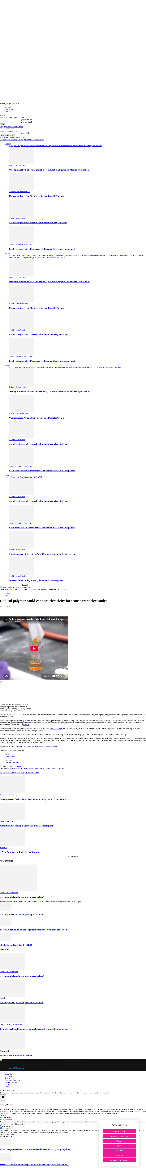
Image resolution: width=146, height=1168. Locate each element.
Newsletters (9, 109)
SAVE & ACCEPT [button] (7, 1134)
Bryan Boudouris (56, 729)
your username (26, 120)
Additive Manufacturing (17, 218)
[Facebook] (4, 610)
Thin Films (8, 760)
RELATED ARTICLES (9, 773)
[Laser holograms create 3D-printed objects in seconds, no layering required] (5, 1145)
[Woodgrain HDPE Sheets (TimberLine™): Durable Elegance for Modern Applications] (21, 163)
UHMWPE (117, 367)
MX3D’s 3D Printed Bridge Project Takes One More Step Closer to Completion (37, 768)
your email (25, 133)
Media (7, 475)
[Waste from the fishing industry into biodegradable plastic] (21, 574)
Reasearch (98, 146)
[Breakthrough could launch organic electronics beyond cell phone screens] (5, 925)
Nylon (38, 367)
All (10, 146)
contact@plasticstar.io (16, 1068)
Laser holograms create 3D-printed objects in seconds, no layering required (35, 1149)
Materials (8, 365)
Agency (119, 1146)
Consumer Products (106, 255)
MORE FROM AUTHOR (29, 773)
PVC (94, 367)
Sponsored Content (32, 477)
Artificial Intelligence (46, 258)
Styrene (99, 367)
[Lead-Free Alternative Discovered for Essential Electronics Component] (21, 242)
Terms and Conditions (12, 1080)
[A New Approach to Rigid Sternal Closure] (12, 846)
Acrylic (22, 367)
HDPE (34, 367)
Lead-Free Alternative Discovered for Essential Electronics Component (42, 249)
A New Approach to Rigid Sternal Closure (19, 852)
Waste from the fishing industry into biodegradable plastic (36, 580)
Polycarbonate (57, 367)
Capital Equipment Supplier (119, 1160)
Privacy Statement (11, 1082)
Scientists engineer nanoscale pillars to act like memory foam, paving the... (34, 1164)
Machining (47, 146)
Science (36, 258)
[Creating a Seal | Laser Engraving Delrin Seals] (5, 910)
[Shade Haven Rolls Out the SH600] (5, 941)
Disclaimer (8, 1084)
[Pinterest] (20, 610)
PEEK (43, 367)
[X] (12, 610)
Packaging (22, 258)
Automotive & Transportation (19, 192)
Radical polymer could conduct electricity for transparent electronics (33, 746)
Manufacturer (55, 146)
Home (2, 589)
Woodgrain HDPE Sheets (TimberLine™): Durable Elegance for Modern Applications (49, 170)
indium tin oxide (10, 756)
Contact (7, 112)
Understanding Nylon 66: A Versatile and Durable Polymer (36, 196)
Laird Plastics (16, 766)
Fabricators (39, 146)
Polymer (75, 367)
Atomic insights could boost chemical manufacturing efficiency (38, 222)
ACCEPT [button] (107, 1093)
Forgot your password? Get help (11, 127)
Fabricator (119, 1141)
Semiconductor (59, 258)
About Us (8, 1074)
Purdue (7, 758)
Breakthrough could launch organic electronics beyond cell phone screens (34, 930)
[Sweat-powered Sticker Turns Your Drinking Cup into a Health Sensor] (21, 547)
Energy (116, 255)
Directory (8, 144)
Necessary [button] (3, 1115)
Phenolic (49, 367)
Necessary (6, 1118)
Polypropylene (83, 367)
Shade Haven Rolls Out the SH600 (16, 945)
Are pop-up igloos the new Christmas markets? (22, 897)
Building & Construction (18, 165)
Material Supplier (119, 1131)
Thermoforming (107, 367)
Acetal (17, 367)
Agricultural (33, 255)
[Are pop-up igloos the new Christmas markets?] (18, 891)
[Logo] (11, 140)
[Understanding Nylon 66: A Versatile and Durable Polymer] (21, 190)
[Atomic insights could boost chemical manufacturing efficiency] (21, 216)
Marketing (8, 107)
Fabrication (123, 255)
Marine (129, 255)
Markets (7, 253)
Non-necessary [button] (5, 1126)
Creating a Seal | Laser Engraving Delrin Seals (21, 914)
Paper (13, 477)
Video (41, 477)
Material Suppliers (88, 146)
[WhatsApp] (28, 610)
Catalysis (28, 367)
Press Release (20, 477)
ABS (13, 367)
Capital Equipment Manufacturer (23, 146)
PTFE (90, 367)
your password (26, 122)
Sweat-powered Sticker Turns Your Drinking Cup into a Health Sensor (42, 554)
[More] (37, 609)
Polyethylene (67, 367)
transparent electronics (13, 762)
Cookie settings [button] (95, 1093)
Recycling (29, 258)
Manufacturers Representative (71, 146)
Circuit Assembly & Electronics (20, 245)
